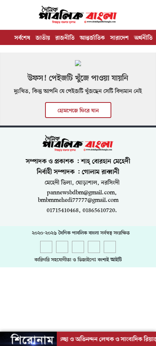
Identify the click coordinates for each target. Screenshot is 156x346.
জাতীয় (43, 38)
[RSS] (110, 248)
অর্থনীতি (143, 38)
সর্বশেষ (22, 38)
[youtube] (94, 248)
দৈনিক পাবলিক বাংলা (78, 233)
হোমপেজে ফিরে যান (78, 111)
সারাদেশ (119, 38)
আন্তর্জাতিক (92, 38)
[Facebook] (46, 248)
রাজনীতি (65, 38)
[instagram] (78, 248)
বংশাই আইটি (110, 260)
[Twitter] (62, 248)
